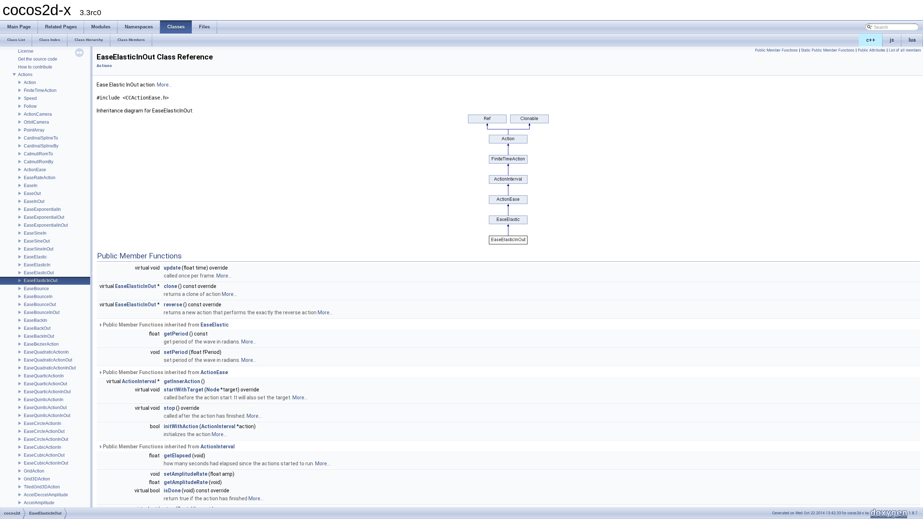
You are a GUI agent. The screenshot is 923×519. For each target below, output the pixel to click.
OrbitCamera (36, 122)
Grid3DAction (37, 479)
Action (30, 82)
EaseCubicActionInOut (46, 463)
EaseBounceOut (40, 304)
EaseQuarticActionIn (44, 375)
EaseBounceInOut (41, 312)
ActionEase (35, 169)
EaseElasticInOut (40, 280)
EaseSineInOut (38, 249)
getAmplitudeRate (186, 482)
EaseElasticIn (37, 264)
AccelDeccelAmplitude (46, 494)
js (892, 40)
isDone (172, 490)
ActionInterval (139, 381)
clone (170, 286)
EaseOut (32, 193)
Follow (30, 106)
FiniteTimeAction (40, 90)
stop (169, 408)
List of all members (905, 50)
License (26, 51)
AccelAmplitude (39, 502)
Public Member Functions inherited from (165, 325)
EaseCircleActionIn (42, 423)
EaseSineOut (37, 241)
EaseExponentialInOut (46, 225)
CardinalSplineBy (41, 145)
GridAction (34, 471)
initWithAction (181, 426)
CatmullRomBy (38, 161)
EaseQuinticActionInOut (47, 415)
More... (164, 85)
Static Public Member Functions (827, 50)
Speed (30, 98)
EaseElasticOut (39, 272)
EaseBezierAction (41, 344)
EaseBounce (36, 288)
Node (212, 389)
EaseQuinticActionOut (45, 407)
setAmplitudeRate (185, 474)
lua (912, 40)
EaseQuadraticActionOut (48, 360)
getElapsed (177, 455)
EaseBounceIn (38, 296)
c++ (870, 40)
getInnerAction (182, 381)
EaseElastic (35, 257)
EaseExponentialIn (42, 209)
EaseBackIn (35, 320)
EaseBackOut (37, 328)
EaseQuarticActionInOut (47, 391)
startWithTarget (183, 389)
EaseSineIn (35, 233)
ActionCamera (38, 114)
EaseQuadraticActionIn (46, 352)
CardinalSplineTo (41, 138)
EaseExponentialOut (44, 217)
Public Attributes (872, 50)
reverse (173, 304)
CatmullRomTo (38, 153)
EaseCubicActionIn (42, 447)
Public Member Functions (776, 50)
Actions (25, 74)
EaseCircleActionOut (44, 431)
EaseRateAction (40, 177)
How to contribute (35, 67)
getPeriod (176, 334)
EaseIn (30, 185)
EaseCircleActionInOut (46, 439)
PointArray (34, 130)
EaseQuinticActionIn (43, 399)
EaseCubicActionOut (44, 455)
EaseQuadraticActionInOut (50, 368)
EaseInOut (34, 201)
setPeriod (176, 352)
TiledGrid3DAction (42, 486)
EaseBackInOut (39, 336)
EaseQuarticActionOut (45, 383)
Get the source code (37, 59)
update (172, 268)
